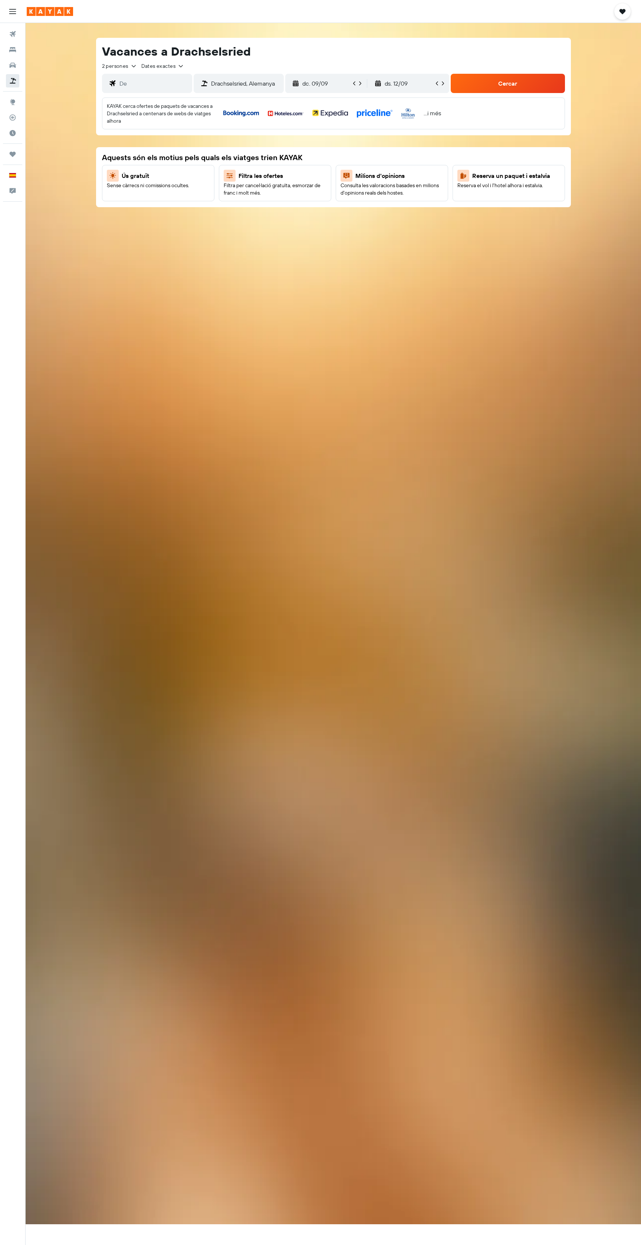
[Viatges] (12, 154)
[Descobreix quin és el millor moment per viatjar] (12, 133)
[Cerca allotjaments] (12, 49)
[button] (12, 11)
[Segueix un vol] (12, 117)
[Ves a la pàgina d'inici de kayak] (50, 11)
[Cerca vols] (12, 34)
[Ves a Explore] (12, 102)
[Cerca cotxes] (12, 65)
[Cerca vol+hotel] (12, 80)
